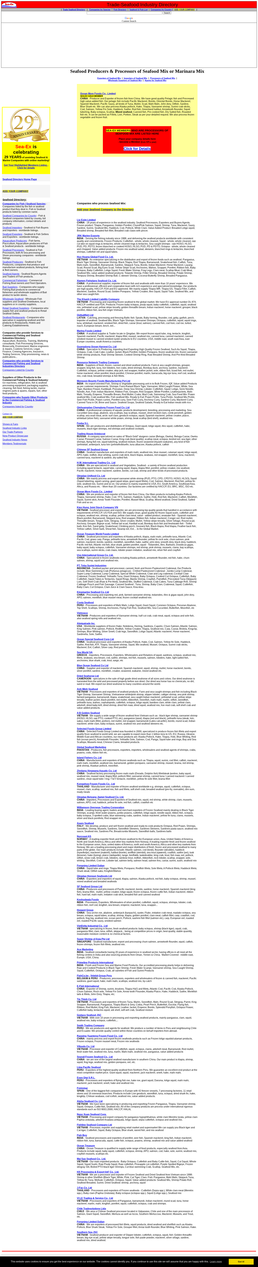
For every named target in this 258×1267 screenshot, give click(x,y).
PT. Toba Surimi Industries (91, 565)
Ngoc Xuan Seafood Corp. (92, 1114)
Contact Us (7, 414)
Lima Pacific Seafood (89, 1067)
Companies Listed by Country (18, 370)
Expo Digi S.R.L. (86, 1077)
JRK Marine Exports (88, 235)
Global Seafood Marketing (91, 747)
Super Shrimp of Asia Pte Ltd (93, 939)
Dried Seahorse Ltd (88, 676)
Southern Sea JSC (87, 1232)
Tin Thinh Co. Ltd (86, 999)
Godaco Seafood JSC (89, 1015)
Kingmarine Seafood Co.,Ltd (93, 592)
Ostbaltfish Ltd (85, 315)
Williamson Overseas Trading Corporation (100, 807)
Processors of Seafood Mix (162, 78)
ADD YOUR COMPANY (184, 10)
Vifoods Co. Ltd (86, 1046)
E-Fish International (88, 986)
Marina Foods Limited (89, 331)
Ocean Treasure (86, 1145)
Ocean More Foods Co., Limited (98, 93)
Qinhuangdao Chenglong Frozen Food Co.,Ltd (103, 407)
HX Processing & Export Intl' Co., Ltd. (98, 1172)
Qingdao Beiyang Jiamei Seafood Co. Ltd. (100, 797)
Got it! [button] (241, 1261)
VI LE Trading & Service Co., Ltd (95, 1198)
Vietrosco (82, 613)
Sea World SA (85, 652)
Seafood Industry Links (15, 428)
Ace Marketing (85, 949)
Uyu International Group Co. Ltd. (95, 555)
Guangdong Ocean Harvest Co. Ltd (97, 346)
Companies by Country (161, 10)
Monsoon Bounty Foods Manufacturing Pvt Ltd (103, 381)
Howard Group (85, 910)
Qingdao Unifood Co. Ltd (91, 476)
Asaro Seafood (85, 823)
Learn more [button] (216, 1261)
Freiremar (82, 1088)
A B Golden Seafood (88, 713)
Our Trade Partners (13, 432)
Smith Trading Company (90, 1025)
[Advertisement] (129, 44)
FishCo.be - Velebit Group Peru (94, 975)
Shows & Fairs (10, 424)
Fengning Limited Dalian (91, 865)
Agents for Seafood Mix (155, 80)
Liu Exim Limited (86, 220)
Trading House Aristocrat (91, 433)
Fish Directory (119, 10)
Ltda (103, 1208)
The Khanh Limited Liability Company (98, 299)
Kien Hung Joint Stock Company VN (97, 507)
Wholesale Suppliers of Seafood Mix (125, 80)
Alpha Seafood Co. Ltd (90, 1101)
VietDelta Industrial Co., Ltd (92, 926)
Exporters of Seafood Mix (109, 78)
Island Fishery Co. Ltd (89, 757)
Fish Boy (82, 1135)
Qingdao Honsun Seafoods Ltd (94, 876)
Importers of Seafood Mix (135, 78)
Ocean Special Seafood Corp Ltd (95, 639)
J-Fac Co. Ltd (84, 1187)
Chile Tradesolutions (89, 1208)
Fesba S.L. (83, 423)
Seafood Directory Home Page (20, 179)
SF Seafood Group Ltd (89, 886)
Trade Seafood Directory (74, 10)
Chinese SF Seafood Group (92, 449)
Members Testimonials (14, 443)
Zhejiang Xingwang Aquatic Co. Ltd (97, 771)
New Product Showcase (15, 436)
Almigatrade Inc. (86, 623)
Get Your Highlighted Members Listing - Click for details (26, 166)
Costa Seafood (85, 602)
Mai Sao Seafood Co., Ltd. (91, 1159)
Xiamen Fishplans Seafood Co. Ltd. (97, 280)
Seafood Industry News (15, 439)
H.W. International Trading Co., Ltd (96, 462)
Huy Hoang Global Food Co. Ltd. (95, 257)
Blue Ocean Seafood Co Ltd (92, 665)
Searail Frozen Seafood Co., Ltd (95, 1057)
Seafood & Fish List (138, 10)
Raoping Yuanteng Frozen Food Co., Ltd (100, 1036)
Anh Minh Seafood (87, 689)
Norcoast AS (84, 836)
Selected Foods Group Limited (94, 728)
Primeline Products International (95, 962)
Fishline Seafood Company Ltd (94, 1125)
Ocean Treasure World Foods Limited (98, 534)
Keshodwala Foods (88, 899)
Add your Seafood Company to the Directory (105, 209)
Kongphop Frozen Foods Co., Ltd (96, 784)
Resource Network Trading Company (98, 362)
